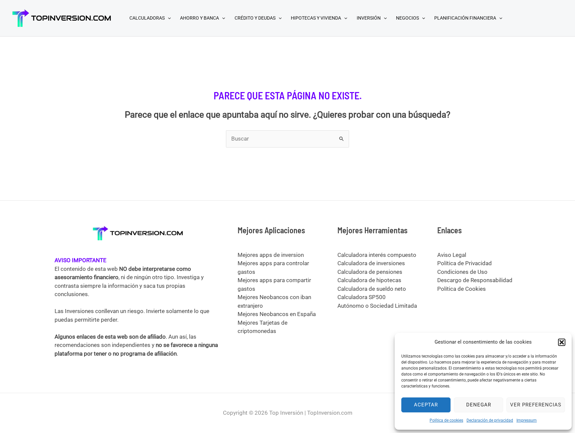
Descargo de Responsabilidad (474, 280)
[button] (561, 342)
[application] (168, 18)
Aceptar (426, 405)
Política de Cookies (461, 288)
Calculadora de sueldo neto (371, 288)
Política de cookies (446, 420)
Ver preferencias (535, 405)
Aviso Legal (451, 255)
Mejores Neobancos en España (277, 314)
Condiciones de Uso (462, 272)
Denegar (478, 405)
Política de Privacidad (464, 263)
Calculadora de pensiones (369, 272)
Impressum (526, 420)
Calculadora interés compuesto (376, 255)
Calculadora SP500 (361, 297)
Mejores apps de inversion (271, 255)
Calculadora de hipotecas (369, 280)
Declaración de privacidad (490, 420)
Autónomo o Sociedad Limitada (377, 305)
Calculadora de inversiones (371, 263)
